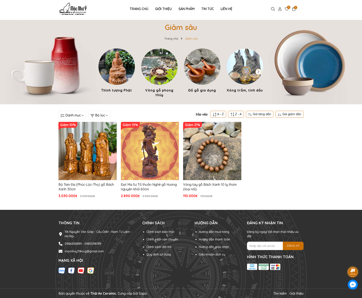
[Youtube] (81, 270)
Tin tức (207, 9)
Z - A (238, 114)
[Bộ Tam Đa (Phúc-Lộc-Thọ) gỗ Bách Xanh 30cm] (87, 151)
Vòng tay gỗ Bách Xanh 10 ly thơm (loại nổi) (210, 186)
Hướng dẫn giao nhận (214, 247)
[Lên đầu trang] (353, 260)
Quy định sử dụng (158, 254)
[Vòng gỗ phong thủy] (159, 73)
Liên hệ (226, 9)
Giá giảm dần (291, 114)
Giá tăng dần (261, 114)
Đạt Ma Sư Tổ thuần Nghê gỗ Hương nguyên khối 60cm (149, 186)
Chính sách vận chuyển (162, 239)
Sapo (143, 293)
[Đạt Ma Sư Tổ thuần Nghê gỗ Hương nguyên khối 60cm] (150, 151)
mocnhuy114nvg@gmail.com (84, 251)
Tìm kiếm (280, 293)
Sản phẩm (186, 9)
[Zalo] (61, 270)
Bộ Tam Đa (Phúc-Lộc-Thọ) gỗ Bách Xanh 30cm (86, 186)
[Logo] (73, 8)
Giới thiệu (163, 9)
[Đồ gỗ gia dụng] (202, 71)
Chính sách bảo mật (160, 232)
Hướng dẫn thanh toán (214, 239)
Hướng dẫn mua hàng (214, 232)
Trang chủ (139, 9)
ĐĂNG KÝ (293, 246)
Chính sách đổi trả (158, 247)
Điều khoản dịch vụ (212, 254)
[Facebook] (71, 270)
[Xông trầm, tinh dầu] (245, 71)
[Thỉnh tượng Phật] (116, 71)
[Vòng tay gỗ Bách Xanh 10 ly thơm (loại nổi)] (212, 151)
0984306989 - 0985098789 (83, 244)
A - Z (220, 114)
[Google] (90, 270)
